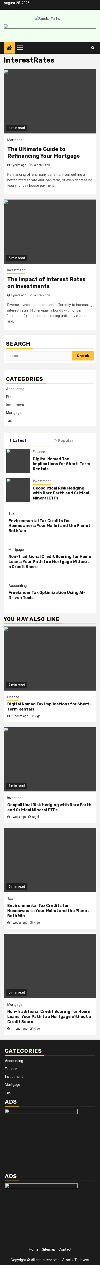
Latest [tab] (19, 440)
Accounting (15, 389)
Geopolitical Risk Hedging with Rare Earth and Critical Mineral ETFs (61, 493)
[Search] (93, 47)
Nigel (37, 716)
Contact (64, 1249)
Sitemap (48, 1249)
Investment (16, 270)
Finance (12, 397)
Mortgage (14, 140)
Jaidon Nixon (41, 165)
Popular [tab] (66, 440)
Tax (9, 420)
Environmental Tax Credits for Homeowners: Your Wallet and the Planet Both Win (49, 525)
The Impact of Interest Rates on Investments (46, 283)
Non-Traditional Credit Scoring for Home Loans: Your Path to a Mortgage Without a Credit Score (49, 561)
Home (34, 1249)
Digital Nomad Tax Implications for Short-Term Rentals (61, 464)
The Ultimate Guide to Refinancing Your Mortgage (43, 152)
